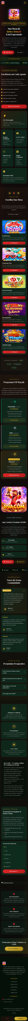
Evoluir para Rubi (14, 446)
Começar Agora (14, 420)
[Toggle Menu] (25, 2)
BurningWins (14, 989)
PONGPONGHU (14, 987)
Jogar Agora (9, 52)
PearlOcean (14, 981)
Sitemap (14, 1013)
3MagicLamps (14, 992)
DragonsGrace (14, 984)
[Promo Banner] (14, 883)
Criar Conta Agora (13, 948)
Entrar (7, 1018)
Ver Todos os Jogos (13, 214)
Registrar (20, 1018)
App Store (21, 561)
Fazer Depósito (13, 871)
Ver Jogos (19, 52)
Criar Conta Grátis (15, 106)
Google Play (9, 561)
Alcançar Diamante (14, 475)
